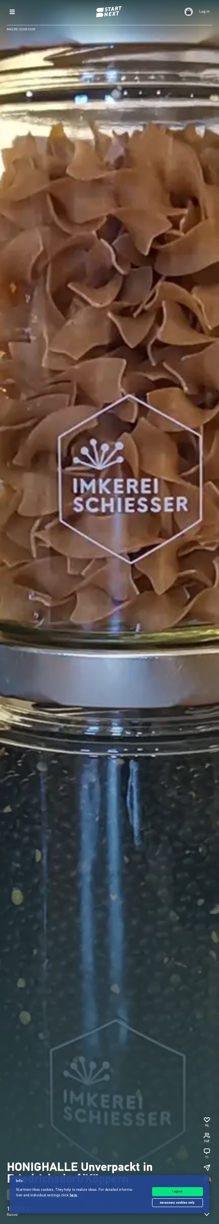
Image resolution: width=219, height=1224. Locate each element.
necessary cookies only (177, 1202)
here (73, 1195)
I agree (177, 1191)
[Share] (206, 1168)
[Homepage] (109, 11)
